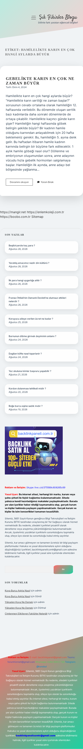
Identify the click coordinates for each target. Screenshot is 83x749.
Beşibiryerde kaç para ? (22, 245)
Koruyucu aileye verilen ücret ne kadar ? (31, 318)
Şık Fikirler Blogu (58, 17)
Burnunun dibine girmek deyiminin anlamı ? (32, 336)
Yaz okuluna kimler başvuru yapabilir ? (30, 371)
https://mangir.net (13, 212)
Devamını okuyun (21, 183)
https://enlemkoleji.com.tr (45, 212)
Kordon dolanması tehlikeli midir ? (27, 388)
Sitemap (37, 217)
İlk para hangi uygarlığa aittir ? (25, 280)
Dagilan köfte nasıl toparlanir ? (25, 353)
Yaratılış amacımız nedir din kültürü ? (29, 262)
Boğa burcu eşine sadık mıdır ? (25, 406)
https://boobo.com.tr (15, 217)
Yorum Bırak (47, 182)
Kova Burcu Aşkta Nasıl (17, 590)
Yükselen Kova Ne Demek (19, 602)
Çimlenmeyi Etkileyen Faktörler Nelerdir (26, 613)
